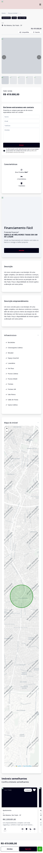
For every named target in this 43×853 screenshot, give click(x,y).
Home (4, 13)
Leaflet (19, 766)
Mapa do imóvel (11, 422)
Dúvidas (10, 849)
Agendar (28, 849)
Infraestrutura (10, 335)
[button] (4, 57)
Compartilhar (25, 32)
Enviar (21, 145)
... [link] (20, 13)
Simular (21, 250)
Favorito (37, 32)
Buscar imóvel (12, 13)
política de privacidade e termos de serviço (21, 151)
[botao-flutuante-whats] (39, 849)
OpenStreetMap (27, 766)
